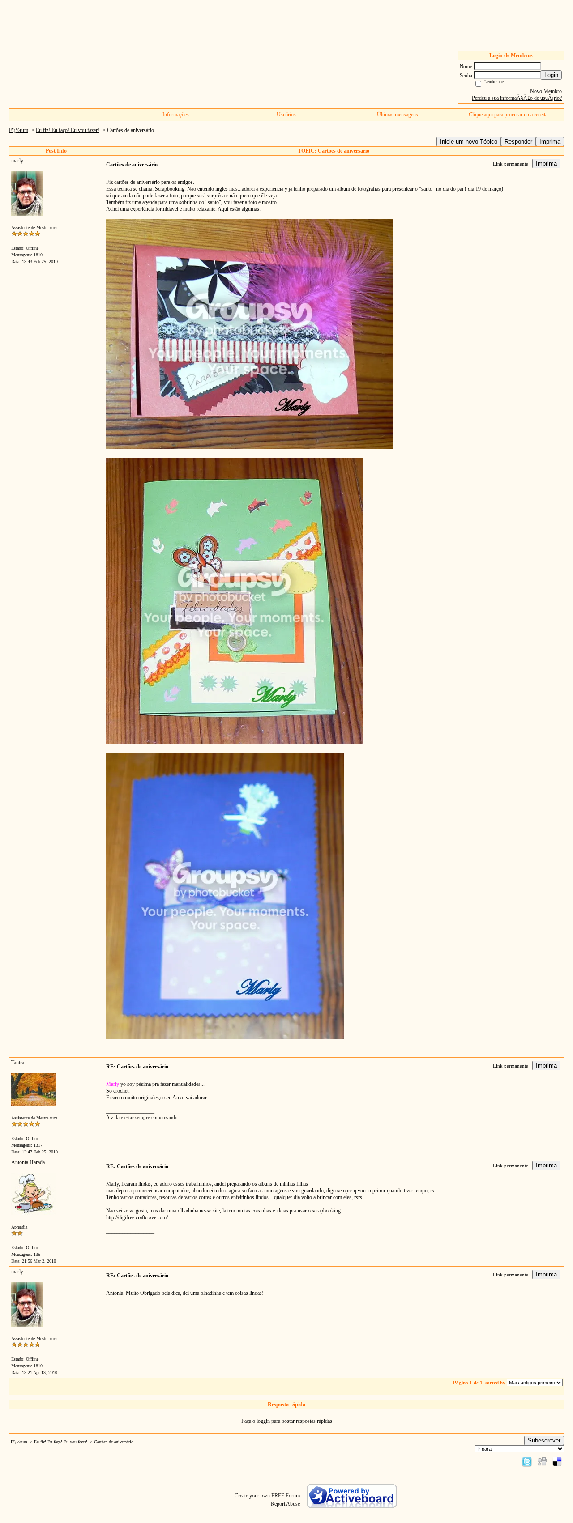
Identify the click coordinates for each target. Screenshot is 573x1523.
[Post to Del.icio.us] (557, 1461)
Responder (518, 141)
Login (551, 75)
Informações (175, 114)
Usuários (286, 114)
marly (17, 160)
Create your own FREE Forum (267, 1496)
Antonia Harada (28, 1162)
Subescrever (544, 1440)
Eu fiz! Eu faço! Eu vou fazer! (67, 130)
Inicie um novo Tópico (468, 141)
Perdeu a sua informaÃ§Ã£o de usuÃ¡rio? (517, 98)
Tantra (17, 1062)
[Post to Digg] (542, 1461)
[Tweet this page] (527, 1461)
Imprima (549, 141)
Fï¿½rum (18, 130)
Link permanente (510, 163)
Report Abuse (285, 1504)
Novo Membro (546, 91)
